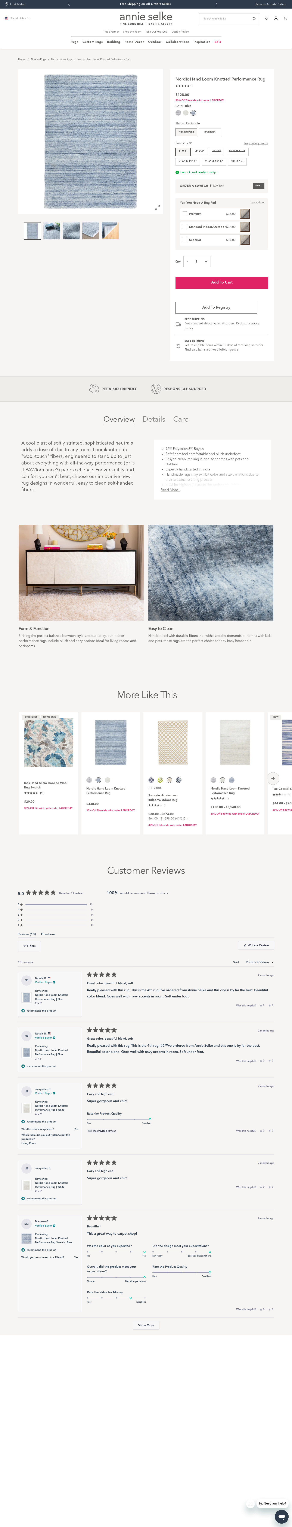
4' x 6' (199, 151)
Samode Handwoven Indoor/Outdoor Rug (162, 798)
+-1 (154, 788)
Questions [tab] (48, 935)
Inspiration (201, 41)
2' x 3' (183, 151)
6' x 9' (216, 151)
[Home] (146, 24)
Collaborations (177, 41)
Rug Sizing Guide (256, 143)
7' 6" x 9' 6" (237, 151)
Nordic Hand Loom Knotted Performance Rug (104, 59)
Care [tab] (181, 419)
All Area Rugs (38, 59)
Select (258, 186)
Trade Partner (111, 32)
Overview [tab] (119, 419)
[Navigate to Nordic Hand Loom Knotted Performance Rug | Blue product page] (110, 740)
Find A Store (18, 4)
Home (21, 59)
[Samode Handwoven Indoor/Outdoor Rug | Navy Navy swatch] (178, 780)
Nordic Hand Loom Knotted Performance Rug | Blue (51, 999)
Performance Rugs (61, 59)
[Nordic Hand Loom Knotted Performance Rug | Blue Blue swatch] (231, 780)
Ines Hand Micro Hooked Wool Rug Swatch (46, 785)
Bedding (113, 41)
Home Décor (134, 41)
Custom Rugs (93, 41)
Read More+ (170, 490)
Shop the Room (132, 32)
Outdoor (155, 41)
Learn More (257, 203)
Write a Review (260, 947)
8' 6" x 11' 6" (188, 161)
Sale (218, 41)
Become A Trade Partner (270, 4)
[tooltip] (102, 1131)
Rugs (74, 41)
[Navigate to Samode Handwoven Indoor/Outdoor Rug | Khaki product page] (172, 740)
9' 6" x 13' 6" (214, 161)
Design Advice (180, 32)
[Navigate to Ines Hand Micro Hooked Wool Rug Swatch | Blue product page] (48, 740)
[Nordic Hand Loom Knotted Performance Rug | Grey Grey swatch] (178, 113)
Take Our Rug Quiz (156, 32)
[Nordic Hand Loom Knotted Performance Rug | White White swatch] (186, 113)
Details (188, 328)
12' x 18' (237, 161)
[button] (184, 85)
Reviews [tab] (27, 935)
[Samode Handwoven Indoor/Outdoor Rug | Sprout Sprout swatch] (160, 780)
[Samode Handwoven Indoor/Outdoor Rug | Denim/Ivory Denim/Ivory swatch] (151, 780)
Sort (236, 962)
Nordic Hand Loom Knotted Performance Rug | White (51, 1110)
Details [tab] (154, 419)
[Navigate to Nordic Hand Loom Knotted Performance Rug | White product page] (235, 740)
